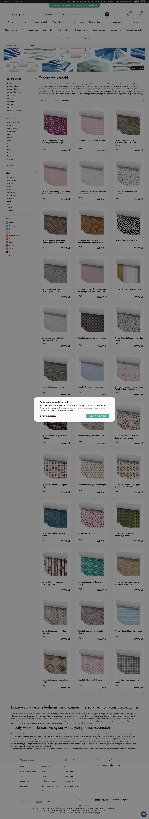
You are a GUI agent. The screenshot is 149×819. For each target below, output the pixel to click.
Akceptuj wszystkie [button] (98, 416)
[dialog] (74, 409)
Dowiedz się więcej (66, 410)
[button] (48, 416)
